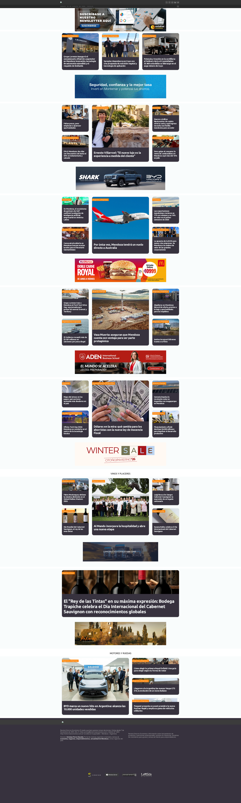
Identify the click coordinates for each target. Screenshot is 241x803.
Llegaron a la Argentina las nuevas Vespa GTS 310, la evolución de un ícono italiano (154, 689)
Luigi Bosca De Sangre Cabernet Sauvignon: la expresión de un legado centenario (163, 498)
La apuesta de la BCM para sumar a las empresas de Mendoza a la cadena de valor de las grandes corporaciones (165, 245)
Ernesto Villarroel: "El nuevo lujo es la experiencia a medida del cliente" (117, 154)
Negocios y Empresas (70, 36)
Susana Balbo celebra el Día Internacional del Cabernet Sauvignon (165, 529)
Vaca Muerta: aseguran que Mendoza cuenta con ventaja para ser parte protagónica (117, 338)
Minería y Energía (149, 36)
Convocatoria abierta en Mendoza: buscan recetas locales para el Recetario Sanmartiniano (74, 246)
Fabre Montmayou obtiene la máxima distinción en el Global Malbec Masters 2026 (75, 498)
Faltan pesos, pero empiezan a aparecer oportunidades (72, 125)
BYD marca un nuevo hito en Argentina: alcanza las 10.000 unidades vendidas (95, 707)
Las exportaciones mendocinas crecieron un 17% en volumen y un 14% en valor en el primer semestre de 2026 (165, 215)
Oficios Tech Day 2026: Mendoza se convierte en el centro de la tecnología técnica (75, 430)
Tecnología (66, 200)
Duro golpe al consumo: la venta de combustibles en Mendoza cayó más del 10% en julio (165, 154)
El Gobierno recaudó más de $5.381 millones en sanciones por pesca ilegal (75, 339)
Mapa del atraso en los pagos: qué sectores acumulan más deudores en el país (75, 400)
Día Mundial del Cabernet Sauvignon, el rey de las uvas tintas (74, 529)
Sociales (65, 230)
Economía (156, 108)
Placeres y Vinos (68, 481)
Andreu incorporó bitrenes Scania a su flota (165, 340)
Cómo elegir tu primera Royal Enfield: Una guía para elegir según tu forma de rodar (155, 669)
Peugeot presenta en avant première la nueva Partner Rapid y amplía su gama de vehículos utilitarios (154, 708)
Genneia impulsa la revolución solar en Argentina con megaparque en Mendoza (165, 400)
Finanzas (66, 108)
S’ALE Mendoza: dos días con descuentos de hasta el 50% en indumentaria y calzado (75, 154)
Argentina (66, 322)
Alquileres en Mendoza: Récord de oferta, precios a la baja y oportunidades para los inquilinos (165, 308)
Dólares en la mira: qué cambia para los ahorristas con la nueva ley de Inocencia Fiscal (118, 430)
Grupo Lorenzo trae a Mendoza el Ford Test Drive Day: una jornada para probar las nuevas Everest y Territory (75, 307)
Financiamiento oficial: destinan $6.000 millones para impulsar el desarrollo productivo (165, 430)
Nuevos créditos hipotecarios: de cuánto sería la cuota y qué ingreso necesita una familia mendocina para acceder (165, 123)
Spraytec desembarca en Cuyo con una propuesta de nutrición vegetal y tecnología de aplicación (120, 63)
